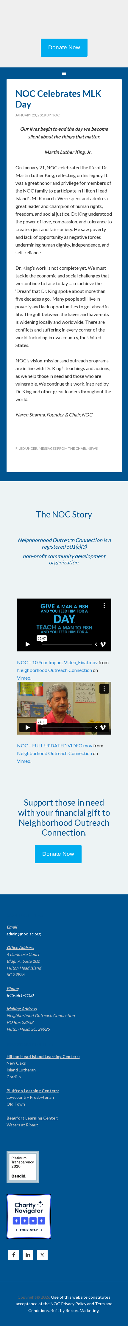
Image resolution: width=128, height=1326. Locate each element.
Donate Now (64, 47)
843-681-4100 (20, 995)
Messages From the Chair (62, 448)
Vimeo (23, 678)
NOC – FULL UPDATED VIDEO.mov (54, 745)
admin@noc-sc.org (24, 933)
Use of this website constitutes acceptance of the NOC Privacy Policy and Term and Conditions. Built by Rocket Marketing (64, 1304)
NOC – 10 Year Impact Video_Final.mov (57, 662)
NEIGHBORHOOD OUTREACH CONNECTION (64, 21)
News (93, 448)
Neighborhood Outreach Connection (54, 670)
